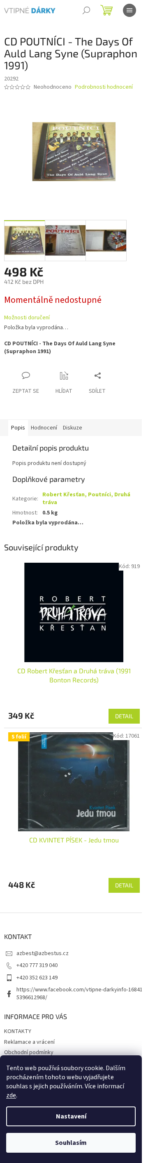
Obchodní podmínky (28, 1052)
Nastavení (71, 1116)
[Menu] (129, 10)
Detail (124, 716)
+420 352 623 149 (37, 978)
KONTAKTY (17, 1031)
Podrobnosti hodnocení (104, 87)
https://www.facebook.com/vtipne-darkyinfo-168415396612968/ (79, 994)
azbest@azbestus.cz (42, 953)
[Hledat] (86, 10)
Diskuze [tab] (72, 428)
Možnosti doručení (27, 318)
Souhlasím (71, 1142)
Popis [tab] (18, 428)
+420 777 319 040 (37, 965)
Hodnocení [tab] (44, 428)
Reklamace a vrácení (29, 1042)
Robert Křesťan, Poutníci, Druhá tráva (86, 499)
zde (11, 1095)
